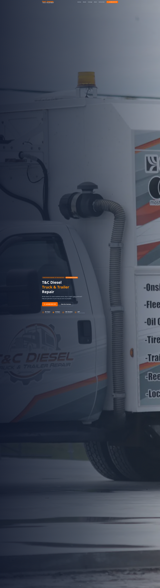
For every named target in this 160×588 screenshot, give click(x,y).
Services (79, 2)
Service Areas (101, 2)
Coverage (90, 2)
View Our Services (66, 304)
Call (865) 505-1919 (113, 2)
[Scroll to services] (80, 585)
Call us (75, 296)
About (95, 2)
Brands (84, 2)
